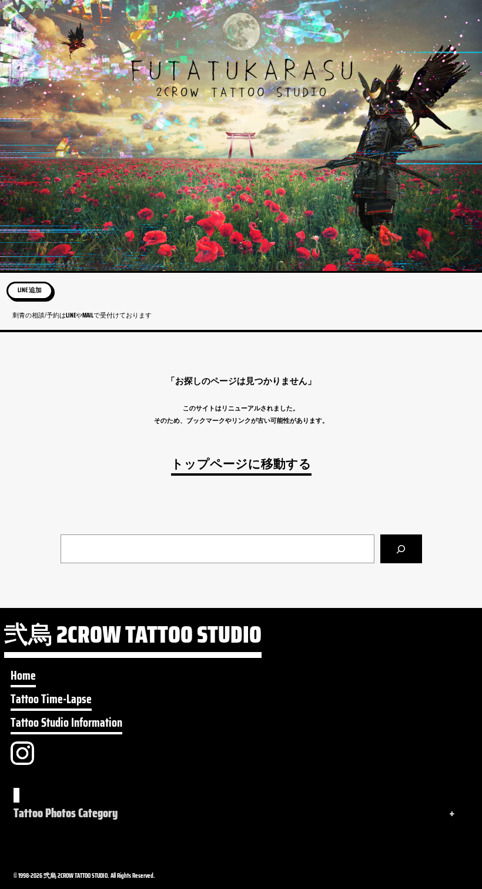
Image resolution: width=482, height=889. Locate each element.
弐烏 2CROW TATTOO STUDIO (133, 637)
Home (23, 676)
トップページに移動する (241, 464)
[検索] (401, 548)
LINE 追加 (30, 290)
